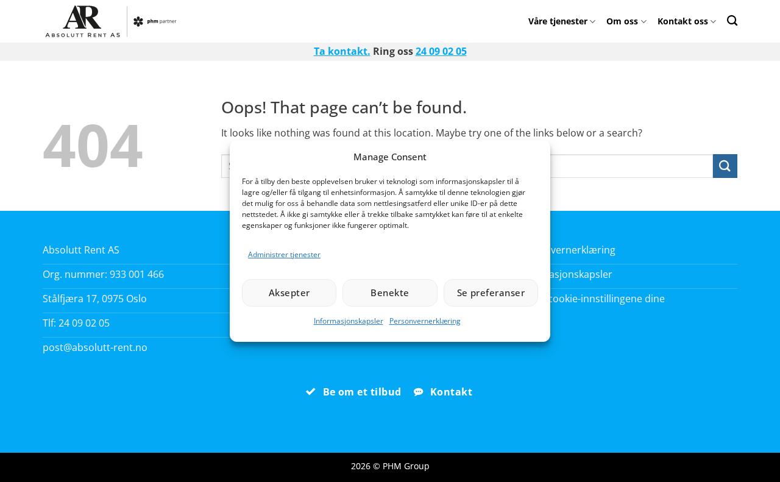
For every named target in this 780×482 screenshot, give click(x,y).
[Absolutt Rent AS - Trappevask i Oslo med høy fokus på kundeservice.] (114, 21)
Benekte (389, 292)
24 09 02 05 (441, 51)
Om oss (622, 21)
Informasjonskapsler (348, 321)
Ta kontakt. (342, 51)
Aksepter (289, 292)
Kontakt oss (683, 21)
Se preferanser (491, 292)
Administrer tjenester (284, 254)
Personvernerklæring (425, 321)
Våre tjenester (557, 21)
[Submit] (725, 166)
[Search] (732, 20)
